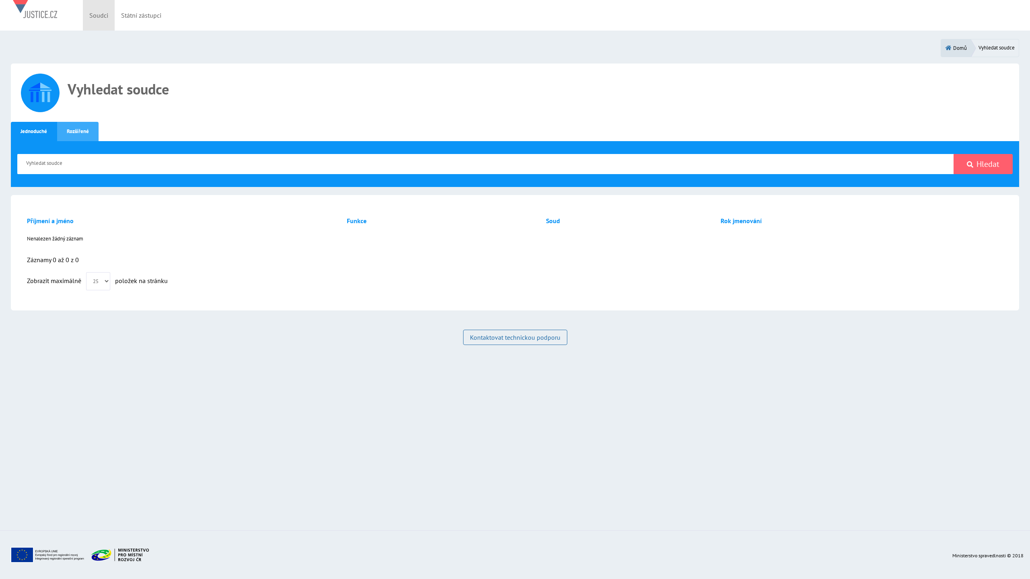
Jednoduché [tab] (34, 131)
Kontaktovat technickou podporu (515, 337)
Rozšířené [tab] (78, 131)
